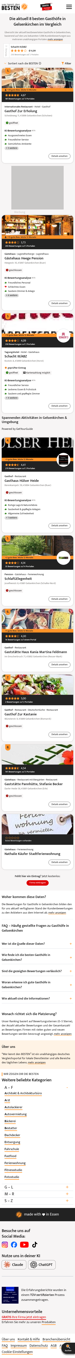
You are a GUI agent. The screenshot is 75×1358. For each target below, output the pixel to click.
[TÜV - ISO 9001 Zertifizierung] (10, 1295)
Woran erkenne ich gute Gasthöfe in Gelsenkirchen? (37, 985)
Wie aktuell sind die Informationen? (37, 999)
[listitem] (23, 1093)
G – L (37, 1187)
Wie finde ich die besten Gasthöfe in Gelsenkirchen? (37, 957)
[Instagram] (5, 1244)
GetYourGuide (24, 429)
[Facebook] (14, 1244)
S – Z (37, 1201)
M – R (37, 1194)
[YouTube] (24, 1244)
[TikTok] (35, 1244)
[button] (68, 1348)
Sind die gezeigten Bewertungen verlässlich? (37, 971)
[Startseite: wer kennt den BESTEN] (15, 6)
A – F (36, 1087)
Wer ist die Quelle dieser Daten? (37, 944)
